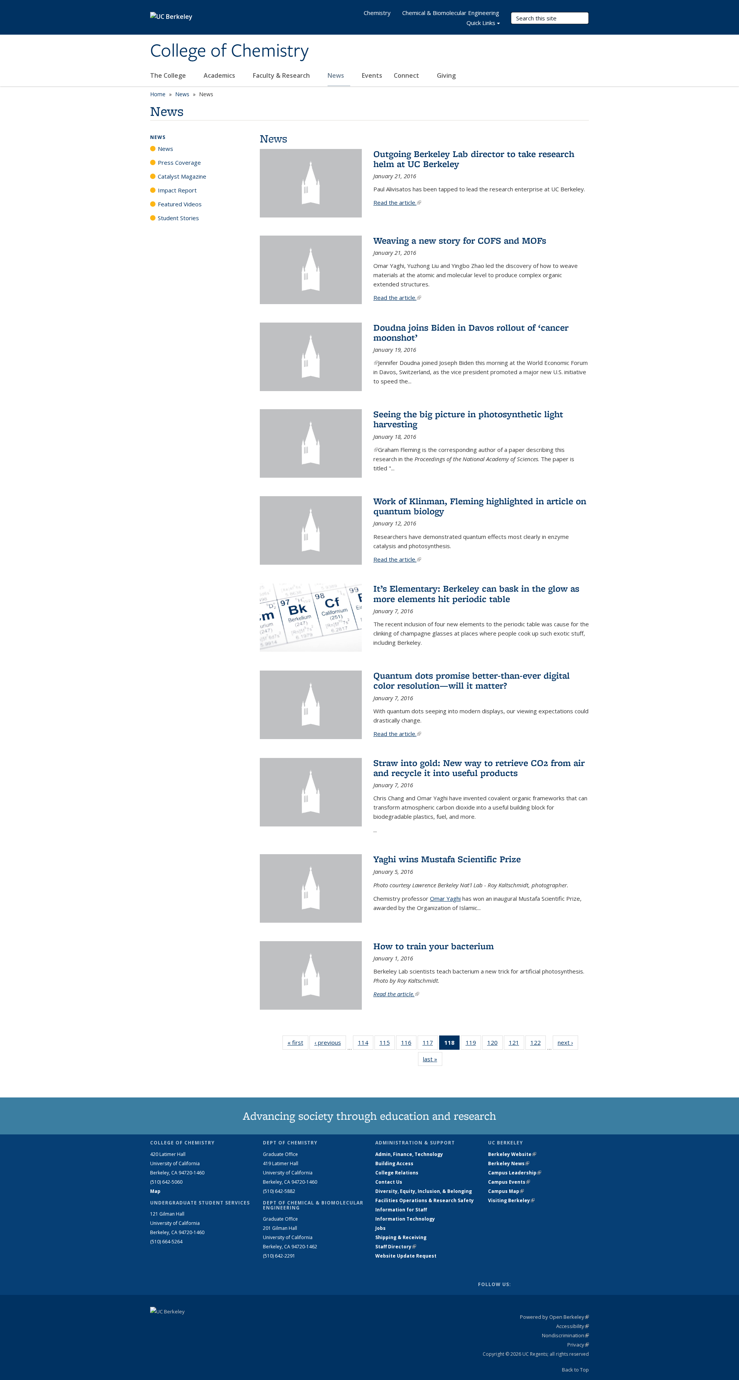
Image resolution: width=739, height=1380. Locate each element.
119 (473, 1044)
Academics (220, 75)
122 (538, 1044)
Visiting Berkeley (511, 1200)
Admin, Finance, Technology (409, 1154)
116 (408, 1044)
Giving (446, 75)
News (337, 75)
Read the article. (397, 202)
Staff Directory (395, 1246)
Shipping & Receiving (400, 1237)
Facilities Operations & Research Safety (424, 1200)
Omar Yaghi (445, 898)
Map (155, 1191)
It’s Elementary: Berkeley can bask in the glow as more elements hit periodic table (476, 593)
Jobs (380, 1228)
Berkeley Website (512, 1154)
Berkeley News (508, 1163)
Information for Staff (401, 1209)
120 (495, 1044)
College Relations (396, 1172)
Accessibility (572, 1326)
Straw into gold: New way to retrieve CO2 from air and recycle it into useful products (479, 768)
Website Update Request (405, 1256)
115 (387, 1044)
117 (430, 1044)
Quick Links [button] (480, 23)
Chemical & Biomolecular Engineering (450, 13)
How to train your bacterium (433, 946)
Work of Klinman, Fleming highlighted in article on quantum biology (479, 506)
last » (432, 1059)
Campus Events (509, 1182)
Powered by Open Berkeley (554, 1316)
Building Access (394, 1163)
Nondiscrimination (565, 1335)
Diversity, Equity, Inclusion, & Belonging (423, 1191)
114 (365, 1044)
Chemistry (377, 13)
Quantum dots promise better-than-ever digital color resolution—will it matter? (471, 680)
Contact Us (388, 1182)
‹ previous (330, 1042)
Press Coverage (179, 162)
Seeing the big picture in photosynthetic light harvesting (468, 419)
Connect (407, 75)
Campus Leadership (514, 1172)
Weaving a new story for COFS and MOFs (459, 240)
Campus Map (506, 1191)
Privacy (578, 1344)
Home (158, 94)
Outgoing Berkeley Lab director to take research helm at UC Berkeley (473, 159)
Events (372, 75)
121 (516, 1044)
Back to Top (575, 1369)
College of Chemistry (229, 51)
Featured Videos (180, 204)
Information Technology (405, 1219)
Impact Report (177, 190)
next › (568, 1042)
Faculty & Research (282, 75)
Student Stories (178, 218)
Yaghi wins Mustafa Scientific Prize (447, 859)
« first (298, 1042)
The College (168, 75)
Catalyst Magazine (182, 176)
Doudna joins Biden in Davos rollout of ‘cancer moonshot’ (470, 332)
